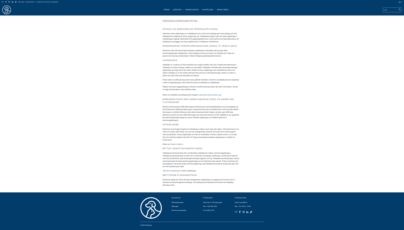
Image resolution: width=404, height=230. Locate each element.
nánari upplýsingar (173, 171)
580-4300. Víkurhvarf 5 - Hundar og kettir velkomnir (38, 2)
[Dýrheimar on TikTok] (16, 2)
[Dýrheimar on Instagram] (9, 2)
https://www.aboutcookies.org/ (210, 95)
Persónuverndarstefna (178, 210)
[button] (167, 10)
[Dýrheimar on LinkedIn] (12, 2)
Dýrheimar (148, 225)
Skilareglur (175, 206)
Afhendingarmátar (177, 202)
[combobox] (392, 10)
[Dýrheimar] (6, 9)
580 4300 (214, 206)
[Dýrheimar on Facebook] (6, 2)
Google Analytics (176, 144)
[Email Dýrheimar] (2, 2)
